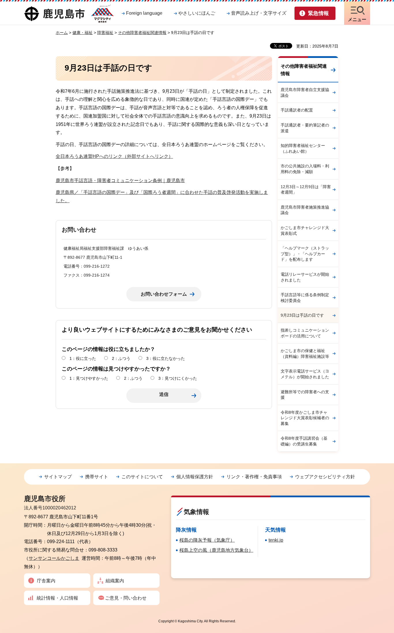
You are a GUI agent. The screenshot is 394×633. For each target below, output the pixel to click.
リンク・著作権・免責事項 (254, 476)
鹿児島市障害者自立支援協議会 (305, 92)
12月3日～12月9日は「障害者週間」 (306, 189)
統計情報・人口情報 (57, 598)
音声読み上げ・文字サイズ (258, 13)
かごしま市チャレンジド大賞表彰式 (305, 230)
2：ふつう (121, 358)
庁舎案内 (46, 580)
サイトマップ (58, 476)
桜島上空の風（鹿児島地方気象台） (216, 550)
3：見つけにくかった (177, 378)
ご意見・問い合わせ (126, 598)
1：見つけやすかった (89, 378)
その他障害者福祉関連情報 (142, 32)
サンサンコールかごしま (54, 558)
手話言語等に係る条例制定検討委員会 (305, 297)
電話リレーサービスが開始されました (305, 277)
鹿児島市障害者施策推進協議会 (305, 210)
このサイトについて (142, 476)
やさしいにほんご (196, 13)
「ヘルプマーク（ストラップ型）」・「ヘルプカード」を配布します (305, 254)
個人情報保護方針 (194, 476)
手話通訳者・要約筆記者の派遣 (305, 128)
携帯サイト (96, 476)
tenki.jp (276, 540)
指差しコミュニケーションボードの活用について (305, 333)
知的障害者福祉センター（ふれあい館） (303, 148)
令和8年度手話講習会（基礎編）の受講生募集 (304, 441)
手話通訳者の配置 (297, 110)
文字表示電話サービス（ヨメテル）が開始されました (305, 374)
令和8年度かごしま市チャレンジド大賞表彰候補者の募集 (305, 418)
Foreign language (144, 13)
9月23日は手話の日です (302, 315)
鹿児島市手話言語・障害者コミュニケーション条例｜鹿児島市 (120, 180)
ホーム (62, 32)
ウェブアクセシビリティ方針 (325, 476)
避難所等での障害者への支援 (305, 395)
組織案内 (115, 580)
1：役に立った (83, 358)
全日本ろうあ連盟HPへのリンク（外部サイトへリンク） (114, 156)
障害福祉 (105, 32)
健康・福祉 (82, 32)
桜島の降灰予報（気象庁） (207, 540)
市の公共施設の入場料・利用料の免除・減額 (305, 169)
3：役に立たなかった (165, 358)
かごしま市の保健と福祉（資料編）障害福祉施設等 (305, 353)
